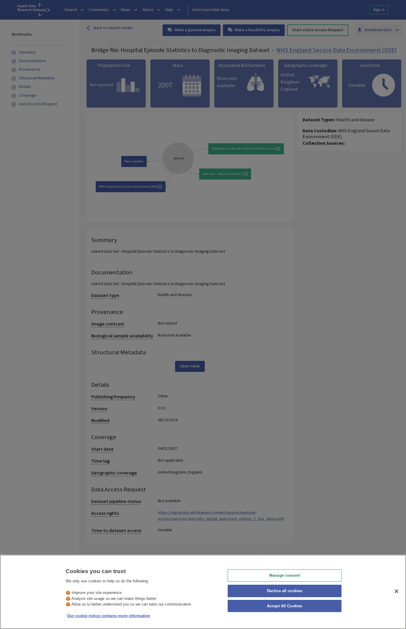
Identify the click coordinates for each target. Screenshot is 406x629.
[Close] (396, 591)
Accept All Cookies (284, 606)
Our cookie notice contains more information (108, 616)
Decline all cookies (284, 591)
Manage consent (284, 575)
